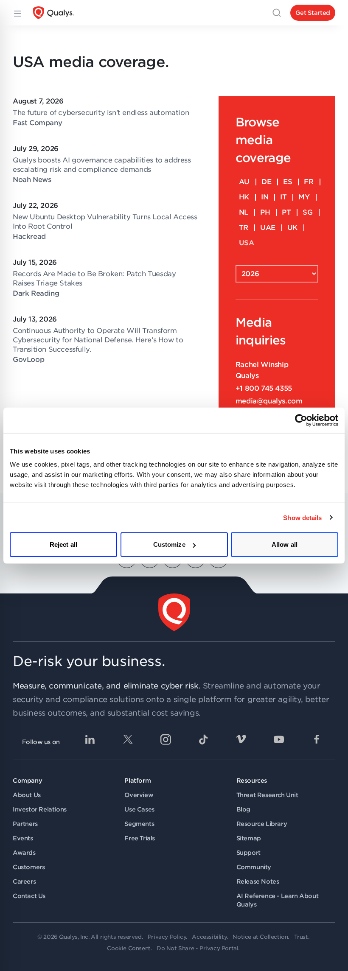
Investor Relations (40, 809)
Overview (138, 795)
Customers (29, 867)
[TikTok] (203, 739)
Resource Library (261, 823)
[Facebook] (316, 739)
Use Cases (139, 809)
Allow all (284, 544)
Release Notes (257, 881)
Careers (24, 881)
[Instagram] (165, 739)
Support (248, 852)
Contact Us (29, 896)
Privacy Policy (167, 937)
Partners (25, 823)
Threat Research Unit (267, 795)
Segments (139, 823)
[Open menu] (17, 12)
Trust (301, 937)
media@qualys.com (269, 401)
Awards (24, 852)
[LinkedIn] (90, 739)
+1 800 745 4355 (264, 388)
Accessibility (209, 937)
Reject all (63, 544)
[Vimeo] (241, 739)
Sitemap (248, 838)
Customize (169, 544)
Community (253, 867)
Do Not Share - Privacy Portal (197, 948)
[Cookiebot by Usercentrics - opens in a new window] (301, 420)
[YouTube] (278, 739)
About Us (27, 795)
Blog (243, 809)
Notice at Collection (260, 937)
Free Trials (139, 838)
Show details (302, 517)
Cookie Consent (128, 948)
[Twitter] (127, 739)
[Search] (277, 13)
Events (23, 838)
